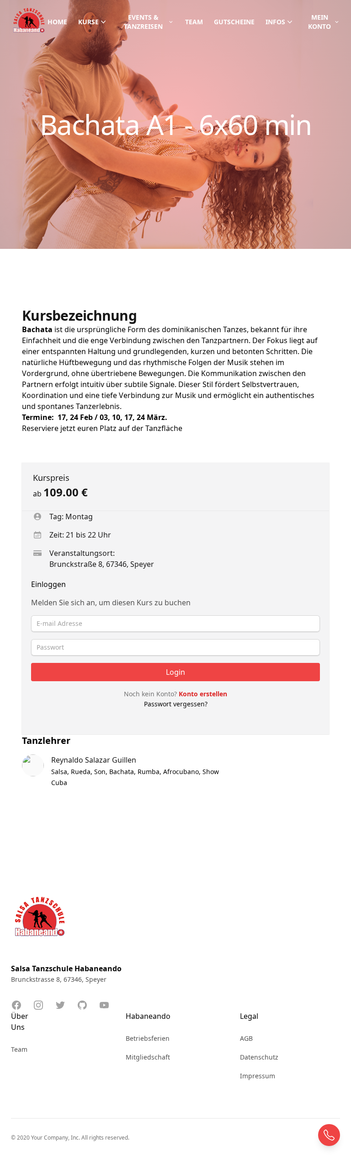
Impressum (257, 1075)
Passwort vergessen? (175, 704)
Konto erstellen (203, 693)
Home (57, 21)
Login (175, 672)
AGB (246, 1038)
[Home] (29, 22)
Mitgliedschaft (148, 1057)
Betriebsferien (148, 1038)
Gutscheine (234, 21)
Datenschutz (259, 1057)
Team (194, 21)
